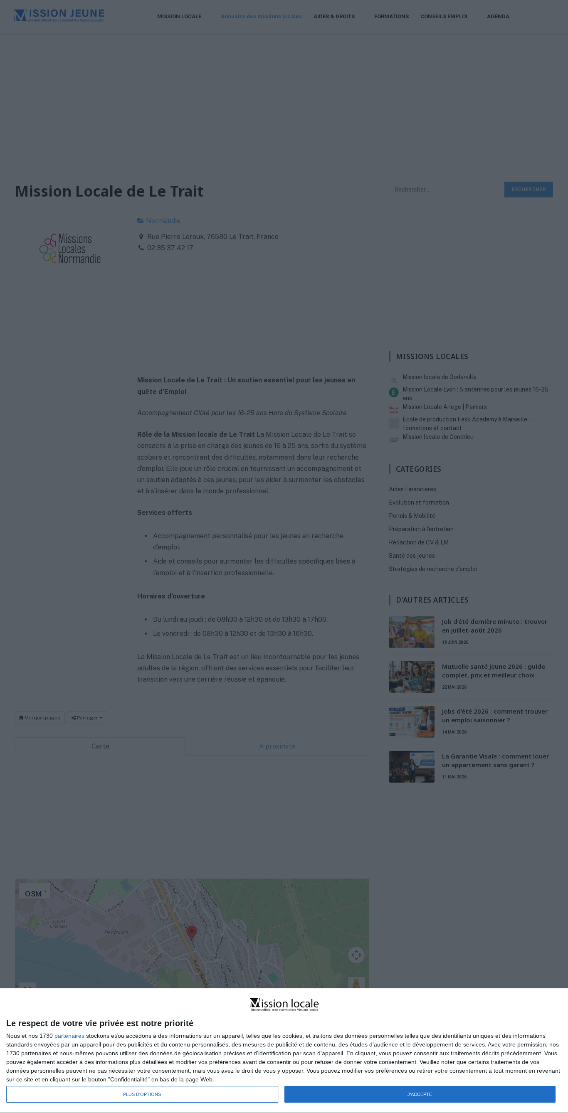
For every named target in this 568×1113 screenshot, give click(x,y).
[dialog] (284, 1051)
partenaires (69, 1036)
